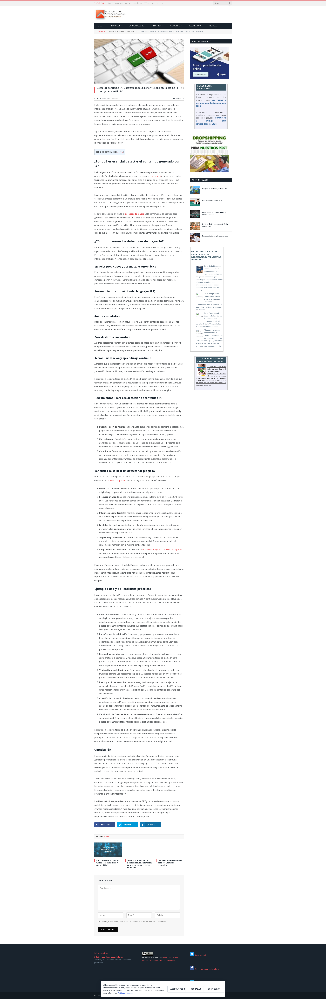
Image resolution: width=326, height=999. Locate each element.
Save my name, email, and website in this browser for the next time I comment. (133, 921)
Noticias (213, 26)
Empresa (157, 26)
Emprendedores (137, 26)
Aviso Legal (99, 959)
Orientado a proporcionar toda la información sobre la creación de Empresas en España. (209, 302)
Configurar (214, 989)
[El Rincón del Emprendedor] (110, 14)
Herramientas (178, 98)
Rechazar (196, 989)
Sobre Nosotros (101, 953)
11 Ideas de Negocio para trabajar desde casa (215, 225)
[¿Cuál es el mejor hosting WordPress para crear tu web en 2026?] (108, 849)
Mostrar (120, 152)
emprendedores (102, 98)
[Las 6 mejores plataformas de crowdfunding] (195, 214)
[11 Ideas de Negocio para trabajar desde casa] (195, 226)
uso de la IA (155, 176)
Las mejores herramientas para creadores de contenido (170, 862)
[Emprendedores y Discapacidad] (195, 237)
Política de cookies (113, 959)
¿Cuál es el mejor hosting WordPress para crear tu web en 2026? (107, 862)
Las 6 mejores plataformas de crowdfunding (214, 213)
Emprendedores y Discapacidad (215, 236)
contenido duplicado (116, 480)
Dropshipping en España (212, 200)
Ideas (100, 26)
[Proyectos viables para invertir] (195, 190)
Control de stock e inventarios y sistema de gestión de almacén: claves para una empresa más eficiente (136, 3)
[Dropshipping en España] (195, 202)
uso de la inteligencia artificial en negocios (162, 549)
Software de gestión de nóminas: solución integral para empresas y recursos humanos (139, 864)
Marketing (175, 26)
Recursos (115, 26)
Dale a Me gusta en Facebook (207, 969)
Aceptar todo (177, 989)
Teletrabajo (195, 26)
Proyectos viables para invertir (214, 188)
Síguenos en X (200, 955)
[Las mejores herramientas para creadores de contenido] (170, 849)
